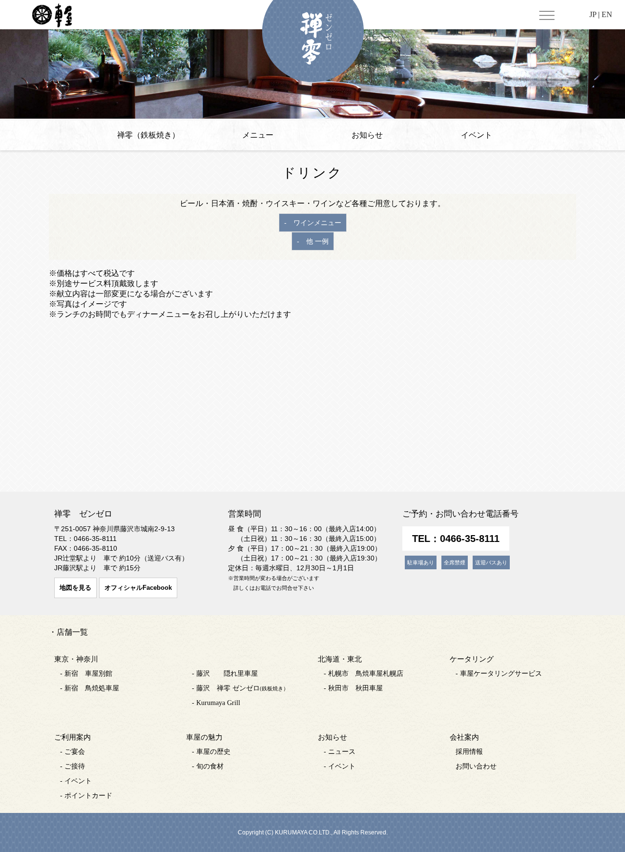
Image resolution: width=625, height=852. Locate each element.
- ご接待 (72, 766)
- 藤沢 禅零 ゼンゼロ (240, 688)
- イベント (76, 781)
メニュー (257, 135)
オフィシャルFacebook (138, 587)
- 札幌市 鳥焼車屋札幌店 (363, 673)
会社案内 (464, 737)
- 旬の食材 (208, 766)
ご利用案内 (72, 737)
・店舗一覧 (68, 632)
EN (607, 14)
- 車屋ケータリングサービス (499, 673)
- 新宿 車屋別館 (86, 673)
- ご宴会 (72, 751)
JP (592, 14)
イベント (476, 135)
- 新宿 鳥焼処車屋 (89, 688)
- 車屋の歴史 (211, 751)
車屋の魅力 (204, 737)
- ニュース (339, 751)
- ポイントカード (86, 795)
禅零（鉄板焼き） (148, 135)
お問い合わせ (476, 766)
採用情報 (469, 751)
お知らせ (367, 135)
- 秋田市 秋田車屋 (353, 688)
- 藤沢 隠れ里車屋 (225, 673)
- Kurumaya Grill (216, 703)
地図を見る (75, 587)
